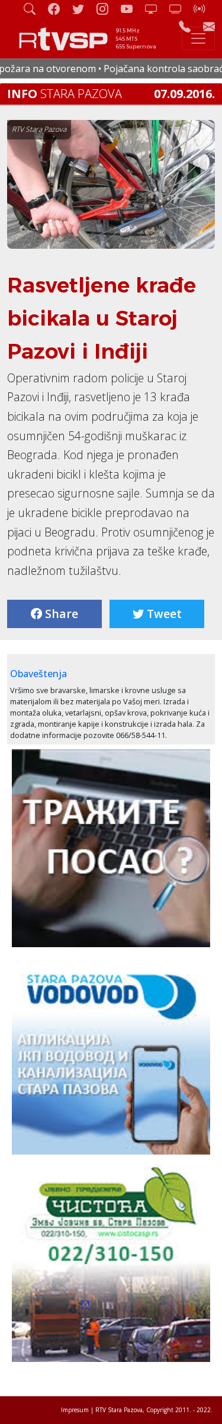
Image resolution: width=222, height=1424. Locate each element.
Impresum (75, 1410)
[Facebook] (58, 9)
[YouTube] (131, 9)
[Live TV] (155, 9)
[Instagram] (107, 9)
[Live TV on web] (180, 9)
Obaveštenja (38, 673)
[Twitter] (83, 9)
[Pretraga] (34, 9)
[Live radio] (204, 9)
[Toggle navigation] (198, 38)
